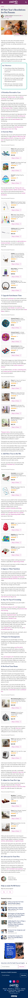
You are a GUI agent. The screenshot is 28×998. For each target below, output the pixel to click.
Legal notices (11, 991)
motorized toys (11, 464)
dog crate (20, 772)
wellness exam (11, 97)
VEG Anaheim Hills (7, 108)
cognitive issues (19, 841)
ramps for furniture (11, 786)
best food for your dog (7, 597)
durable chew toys (14, 512)
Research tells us (6, 432)
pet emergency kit (8, 657)
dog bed (14, 772)
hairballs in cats (12, 618)
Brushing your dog (6, 607)
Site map (18, 991)
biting (19, 508)
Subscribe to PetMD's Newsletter (9, 972)
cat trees (14, 369)
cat (15, 597)
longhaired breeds (11, 615)
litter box (18, 728)
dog (16, 129)
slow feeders (11, 308)
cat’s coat (14, 607)
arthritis (3, 841)
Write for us (11, 988)
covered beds (11, 689)
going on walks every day (18, 136)
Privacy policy (21, 990)
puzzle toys (19, 308)
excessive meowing (10, 508)
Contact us (17, 988)
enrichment (11, 298)
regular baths (7, 627)
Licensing (23, 988)
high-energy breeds (19, 561)
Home (2, 6)
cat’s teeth (8, 117)
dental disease (16, 119)
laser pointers (9, 189)
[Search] (25, 2)
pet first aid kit (19, 647)
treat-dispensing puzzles (14, 514)
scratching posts (21, 369)
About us (5, 988)
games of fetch (9, 138)
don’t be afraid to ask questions (15, 869)
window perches (7, 371)
